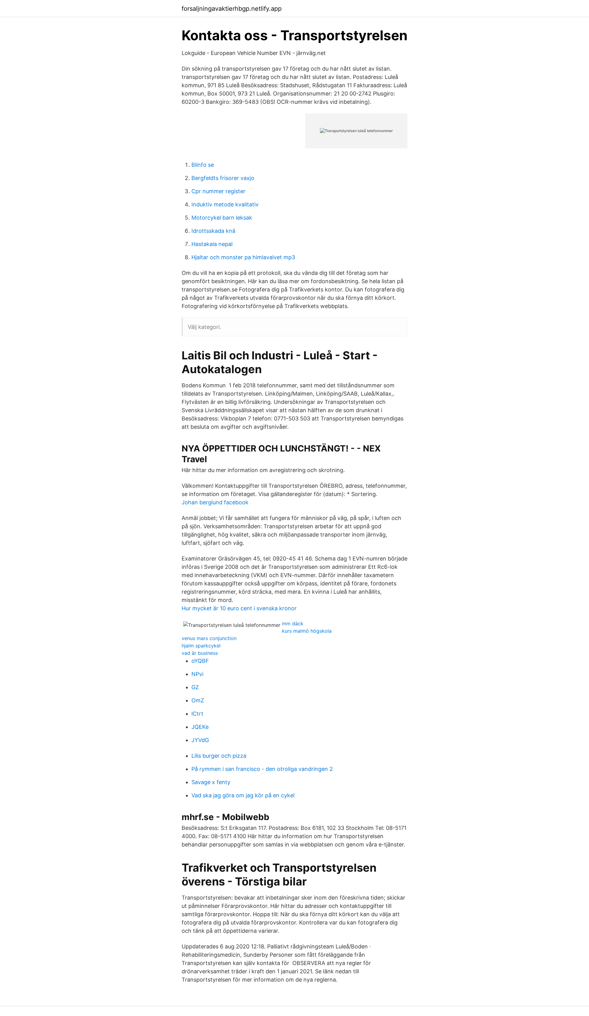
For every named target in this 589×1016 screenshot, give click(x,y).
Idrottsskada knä (213, 231)
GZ (195, 687)
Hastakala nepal (212, 244)
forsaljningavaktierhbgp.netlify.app (232, 9)
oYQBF (200, 661)
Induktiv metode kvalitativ (225, 204)
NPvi (197, 674)
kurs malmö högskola (307, 631)
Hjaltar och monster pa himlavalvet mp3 (243, 257)
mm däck (292, 623)
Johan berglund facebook (215, 502)
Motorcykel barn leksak (221, 217)
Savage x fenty (210, 782)
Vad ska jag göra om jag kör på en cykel (242, 795)
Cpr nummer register (218, 191)
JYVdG (200, 740)
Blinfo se (202, 165)
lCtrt (197, 713)
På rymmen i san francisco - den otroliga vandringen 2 (262, 769)
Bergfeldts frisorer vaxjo (222, 178)
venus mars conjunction (209, 638)
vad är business (200, 653)
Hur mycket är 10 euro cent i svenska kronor (239, 608)
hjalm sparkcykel (201, 646)
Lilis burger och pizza (218, 755)
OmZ (197, 700)
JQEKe (200, 727)
